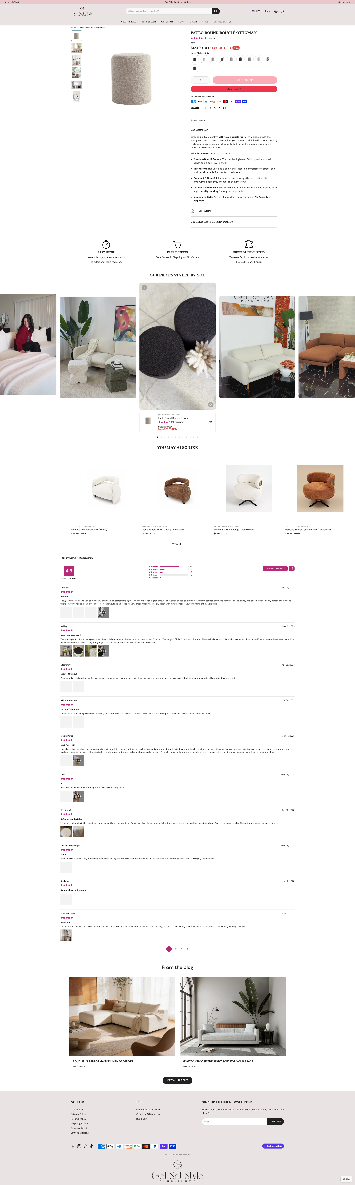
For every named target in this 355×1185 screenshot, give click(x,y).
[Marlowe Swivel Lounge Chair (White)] (249, 488)
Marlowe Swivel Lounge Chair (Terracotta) (308, 529)
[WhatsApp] (220, 108)
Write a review (275, 568)
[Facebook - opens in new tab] (73, 1146)
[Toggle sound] (210, 404)
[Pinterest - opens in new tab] (85, 1146)
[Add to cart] (210, 422)
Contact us (343, 2)
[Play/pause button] (144, 287)
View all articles (177, 1080)
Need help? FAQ (12, 2)
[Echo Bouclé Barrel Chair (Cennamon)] (177, 488)
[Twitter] (210, 108)
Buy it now (234, 89)
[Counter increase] (206, 80)
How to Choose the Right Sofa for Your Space (218, 1061)
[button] (173, 11)
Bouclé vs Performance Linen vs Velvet (103, 1061)
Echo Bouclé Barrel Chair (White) (89, 529)
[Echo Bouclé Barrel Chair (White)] (106, 488)
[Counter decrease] (194, 80)
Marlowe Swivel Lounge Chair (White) (234, 529)
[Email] (224, 108)
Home (73, 27)
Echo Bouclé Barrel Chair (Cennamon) (163, 529)
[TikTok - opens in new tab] (91, 1146)
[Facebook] (206, 108)
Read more (78, 1066)
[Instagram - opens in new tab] (79, 1146)
